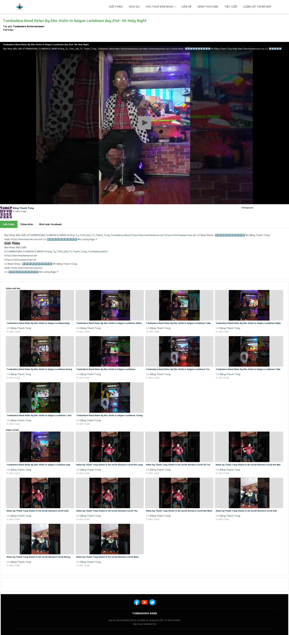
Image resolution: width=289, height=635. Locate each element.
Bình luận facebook (50, 224)
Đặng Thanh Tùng (21, 328)
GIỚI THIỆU (116, 7)
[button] (144, 122)
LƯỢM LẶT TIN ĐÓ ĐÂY (257, 7)
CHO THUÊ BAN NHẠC (160, 7)
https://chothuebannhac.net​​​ (180, 235)
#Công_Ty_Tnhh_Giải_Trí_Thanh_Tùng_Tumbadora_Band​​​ (98, 235)
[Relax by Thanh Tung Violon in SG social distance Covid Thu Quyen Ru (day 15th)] (109, 493)
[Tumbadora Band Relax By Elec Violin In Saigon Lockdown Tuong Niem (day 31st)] (109, 397)
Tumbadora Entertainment (28, 26)
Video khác (26, 224)
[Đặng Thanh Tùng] (6, 212)
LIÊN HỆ (186, 7)
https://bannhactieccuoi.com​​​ (26, 239)
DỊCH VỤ (134, 7)
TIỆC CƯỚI (230, 7)
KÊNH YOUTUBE (207, 7)
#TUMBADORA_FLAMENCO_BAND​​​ (47, 235)
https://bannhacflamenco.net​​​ (147, 235)
